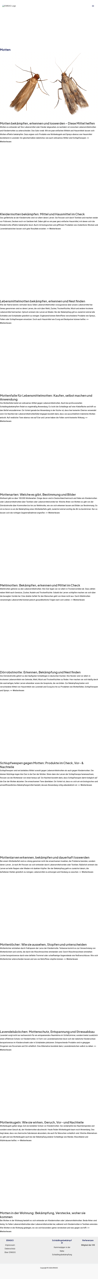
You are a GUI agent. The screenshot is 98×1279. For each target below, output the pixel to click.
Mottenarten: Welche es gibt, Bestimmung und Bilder (38, 494)
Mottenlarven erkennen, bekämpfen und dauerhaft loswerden (44, 857)
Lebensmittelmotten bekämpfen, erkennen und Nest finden (42, 301)
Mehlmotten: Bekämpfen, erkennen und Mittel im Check (40, 585)
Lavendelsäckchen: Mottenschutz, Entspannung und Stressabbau (47, 1032)
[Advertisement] (49, 30)
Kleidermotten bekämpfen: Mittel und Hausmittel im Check (42, 214)
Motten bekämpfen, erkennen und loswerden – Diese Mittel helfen (47, 123)
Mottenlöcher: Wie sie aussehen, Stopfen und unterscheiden (43, 944)
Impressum (10, 1245)
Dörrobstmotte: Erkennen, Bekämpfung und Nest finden (40, 672)
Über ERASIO (10, 1252)
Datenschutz (10, 1249)
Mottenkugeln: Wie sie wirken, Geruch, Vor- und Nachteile (42, 1122)
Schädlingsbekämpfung (62, 1254)
